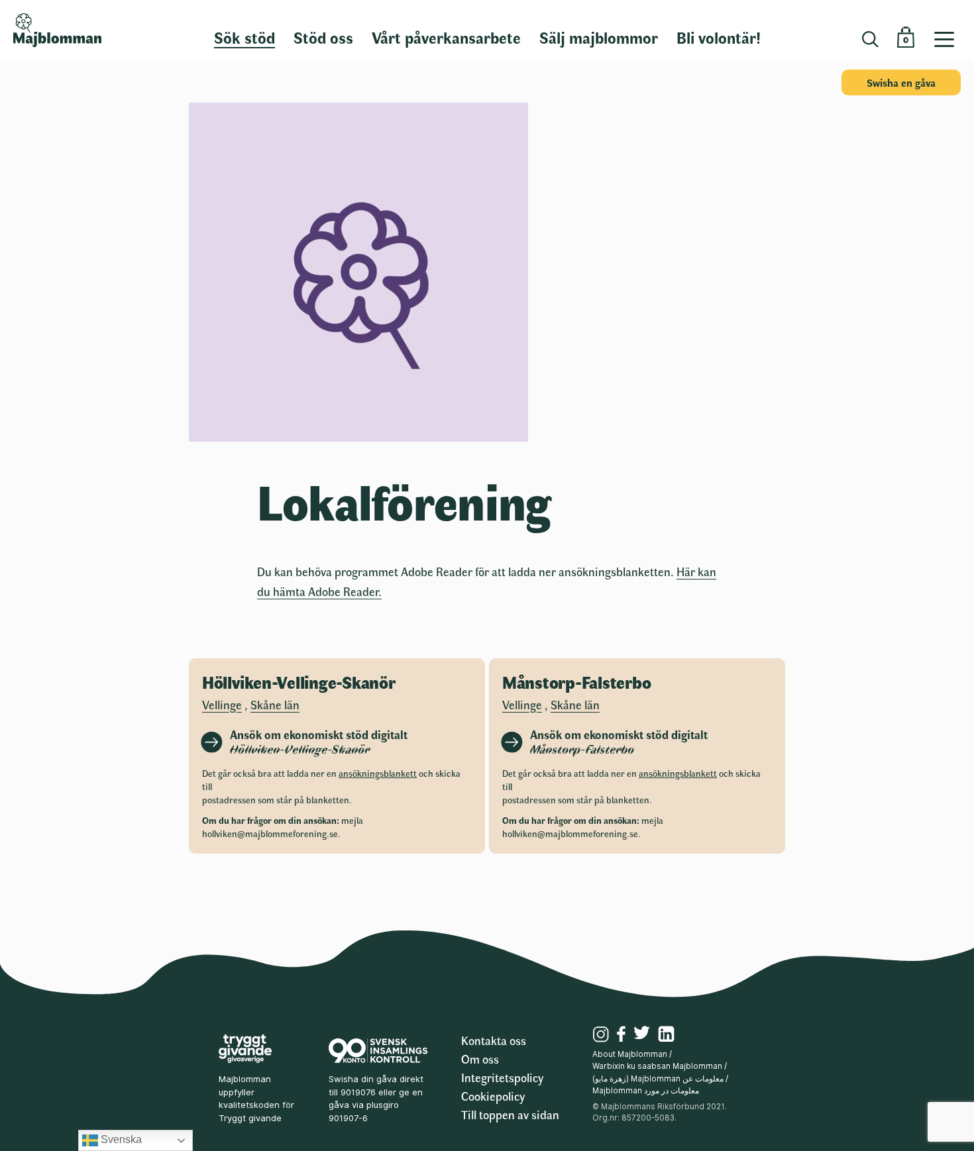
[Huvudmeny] (949, 30)
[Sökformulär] (870, 39)
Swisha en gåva (901, 82)
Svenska (120, 1139)
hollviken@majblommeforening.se (270, 833)
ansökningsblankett (378, 773)
